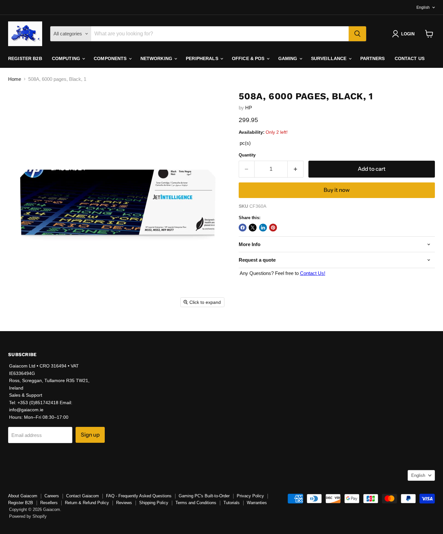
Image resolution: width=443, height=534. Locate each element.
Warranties (257, 502)
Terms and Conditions (195, 502)
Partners (372, 58)
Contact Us (410, 58)
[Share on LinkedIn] (263, 227)
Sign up (90, 434)
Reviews (124, 502)
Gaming (288, 58)
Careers (51, 495)
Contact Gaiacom (82, 495)
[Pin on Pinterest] (273, 227)
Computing (66, 58)
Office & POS (249, 58)
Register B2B (25, 58)
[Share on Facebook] (242, 227)
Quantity (247, 155)
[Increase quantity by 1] (296, 169)
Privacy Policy (250, 495)
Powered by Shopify (28, 516)
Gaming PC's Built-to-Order (204, 495)
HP (248, 107)
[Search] (357, 33)
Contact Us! (312, 273)
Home (14, 79)
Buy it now (337, 190)
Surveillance (329, 58)
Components (111, 58)
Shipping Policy (153, 502)
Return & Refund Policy (87, 502)
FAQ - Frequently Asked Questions (139, 495)
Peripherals (203, 58)
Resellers (49, 502)
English (423, 7)
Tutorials (231, 502)
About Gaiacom (22, 495)
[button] (404, 34)
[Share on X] (253, 227)
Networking (157, 58)
